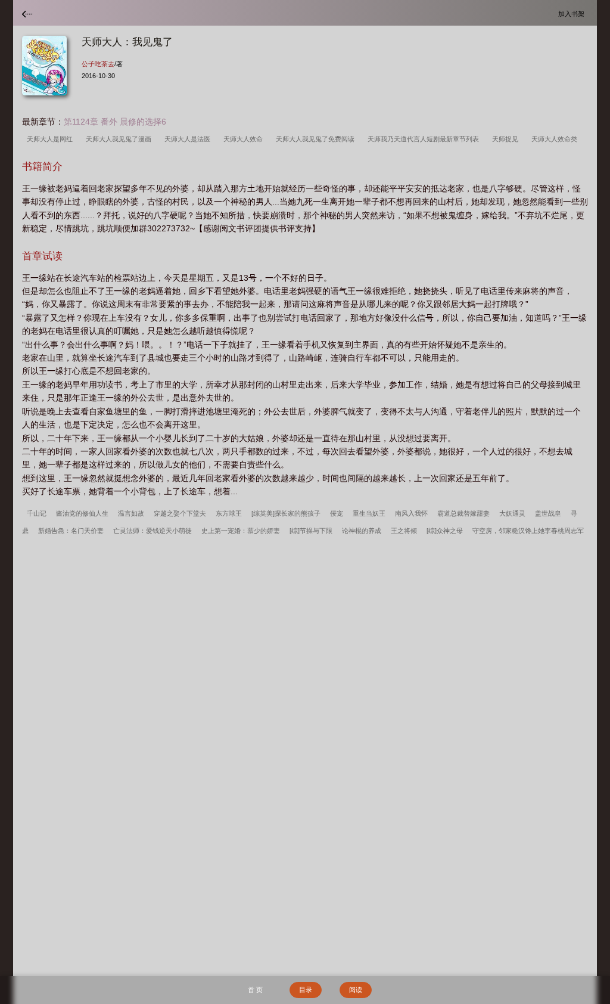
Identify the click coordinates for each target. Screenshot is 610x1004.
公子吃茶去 (98, 63)
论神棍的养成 (361, 530)
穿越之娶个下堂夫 (180, 513)
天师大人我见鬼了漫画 (120, 138)
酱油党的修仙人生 (82, 513)
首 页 (255, 989)
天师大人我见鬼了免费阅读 (317, 138)
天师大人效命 (244, 138)
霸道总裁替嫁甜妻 (463, 513)
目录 (305, 989)
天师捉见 (507, 138)
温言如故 (131, 513)
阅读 (355, 989)
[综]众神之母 (445, 530)
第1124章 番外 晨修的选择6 (115, 121)
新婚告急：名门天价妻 (71, 530)
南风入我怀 (411, 513)
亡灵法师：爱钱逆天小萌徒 (152, 530)
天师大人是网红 (51, 138)
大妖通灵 (512, 513)
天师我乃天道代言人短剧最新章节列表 (425, 138)
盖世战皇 (548, 513)
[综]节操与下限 (311, 530)
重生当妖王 (369, 513)
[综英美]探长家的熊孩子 (285, 513)
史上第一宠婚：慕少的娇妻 (240, 530)
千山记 (36, 513)
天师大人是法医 (189, 138)
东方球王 (229, 513)
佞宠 (336, 513)
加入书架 (573, 13)
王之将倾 (404, 530)
